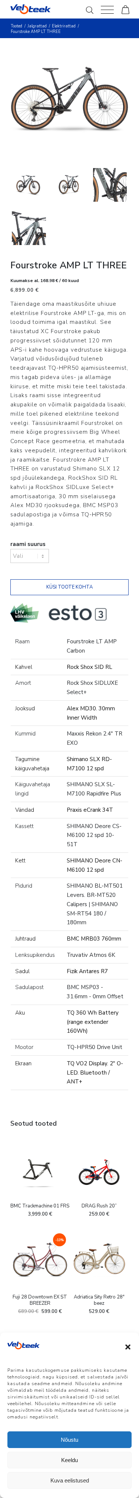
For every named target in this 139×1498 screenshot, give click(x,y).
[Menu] (107, 9)
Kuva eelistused (69, 1480)
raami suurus (28, 544)
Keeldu (69, 1460)
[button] (128, 1347)
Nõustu (69, 1440)
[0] (125, 9)
